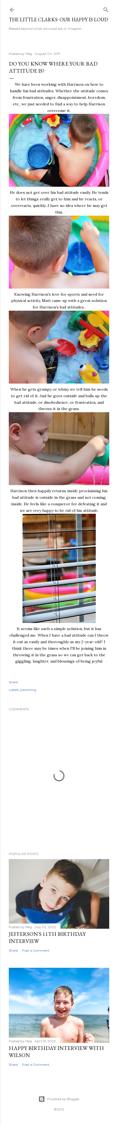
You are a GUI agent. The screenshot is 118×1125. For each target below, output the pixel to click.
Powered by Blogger (63, 1099)
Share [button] (13, 682)
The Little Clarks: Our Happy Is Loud (58, 19)
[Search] (106, 8)
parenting (28, 690)
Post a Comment (35, 950)
